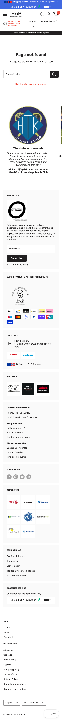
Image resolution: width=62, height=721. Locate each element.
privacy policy (21, 264)
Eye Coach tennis (16, 556)
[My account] (48, 14)
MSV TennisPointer (16, 575)
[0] (56, 14)
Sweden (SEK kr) (31, 703)
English (8, 703)
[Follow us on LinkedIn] (28, 476)
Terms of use (10, 674)
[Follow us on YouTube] (22, 476)
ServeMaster (13, 566)
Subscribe (16, 258)
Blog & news (9, 659)
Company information (14, 689)
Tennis (6, 627)
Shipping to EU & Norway (35, 2)
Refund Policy (10, 679)
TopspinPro (12, 561)
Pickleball (8, 637)
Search (7, 664)
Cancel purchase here (14, 684)
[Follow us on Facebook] (9, 476)
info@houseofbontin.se (25, 417)
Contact (7, 654)
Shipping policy (11, 669)
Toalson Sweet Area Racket (21, 571)
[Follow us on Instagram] (15, 476)
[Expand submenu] (5, 14)
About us (8, 650)
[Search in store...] (54, 74)
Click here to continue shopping (31, 84)
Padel (6, 632)
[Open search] (42, 14)
